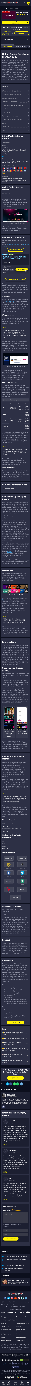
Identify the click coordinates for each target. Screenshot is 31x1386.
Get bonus (21, 269)
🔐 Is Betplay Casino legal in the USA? (12, 1034)
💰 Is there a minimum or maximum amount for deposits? (13, 1049)
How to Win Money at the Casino (16, 1256)
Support (4, 123)
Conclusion (5, 126)
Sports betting (6, 112)
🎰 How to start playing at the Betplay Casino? (12, 1055)
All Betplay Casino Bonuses (15, 279)
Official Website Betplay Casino (11, 91)
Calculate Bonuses (16, 250)
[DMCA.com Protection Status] (24, 1360)
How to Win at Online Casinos (14, 1265)
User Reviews (20, 46)
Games (4, 600)
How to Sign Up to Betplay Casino (12, 105)
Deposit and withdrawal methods (12, 119)
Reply (5, 1144)
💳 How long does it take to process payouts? (11, 1043)
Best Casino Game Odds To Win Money (15, 1261)
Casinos (6, 8)
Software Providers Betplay (10, 102)
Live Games (5, 109)
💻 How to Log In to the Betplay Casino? (12, 1061)
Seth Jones (11, 1095)
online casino (10, 301)
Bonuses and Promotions (9, 98)
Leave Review (15, 1022)
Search (24, 3)
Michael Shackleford (16, 1280)
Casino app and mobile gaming (11, 116)
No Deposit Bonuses (13, 244)
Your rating (7, 1210)
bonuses (9, 552)
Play (15, 22)
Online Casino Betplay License (11, 94)
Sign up (28, 3)
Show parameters (8, 39)
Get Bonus (21, 33)
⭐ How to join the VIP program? (13, 1038)
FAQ (3, 130)
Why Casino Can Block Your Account (14, 1270)
